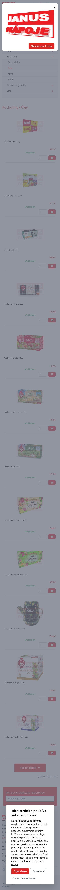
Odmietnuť (38, 871)
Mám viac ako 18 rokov (41, 46)
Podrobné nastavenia (24, 878)
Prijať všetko (20, 871)
